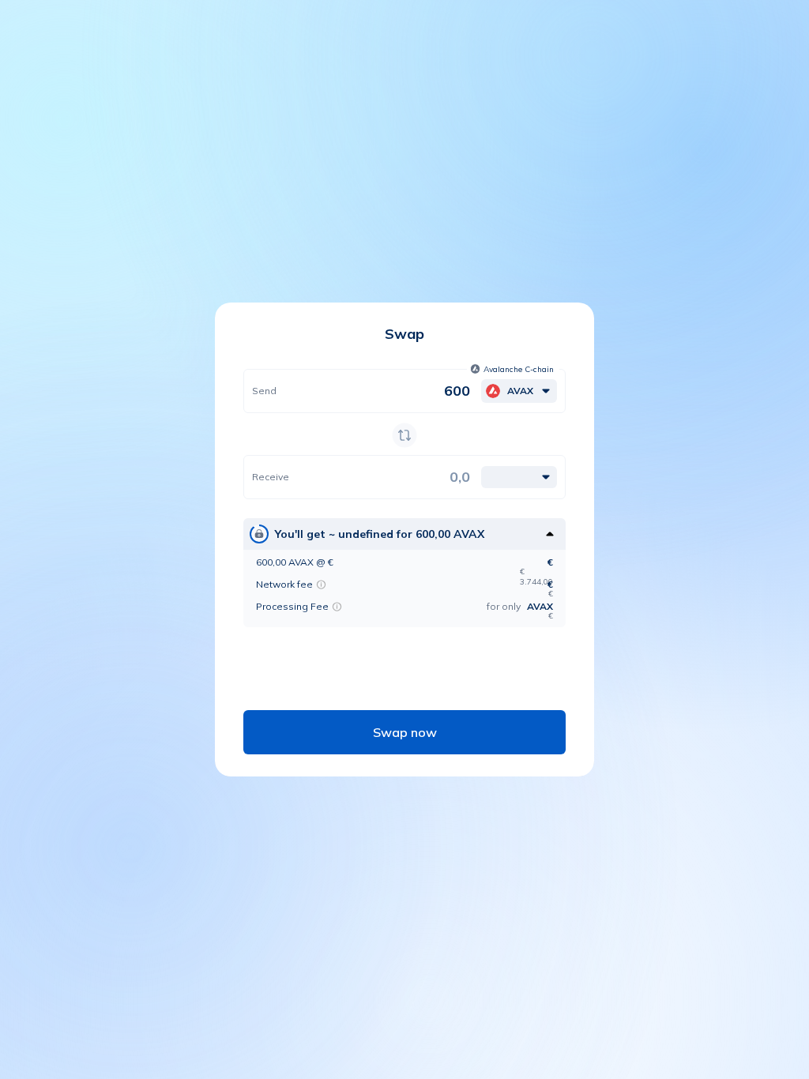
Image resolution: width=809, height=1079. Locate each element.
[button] (513, 369)
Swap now (405, 732)
